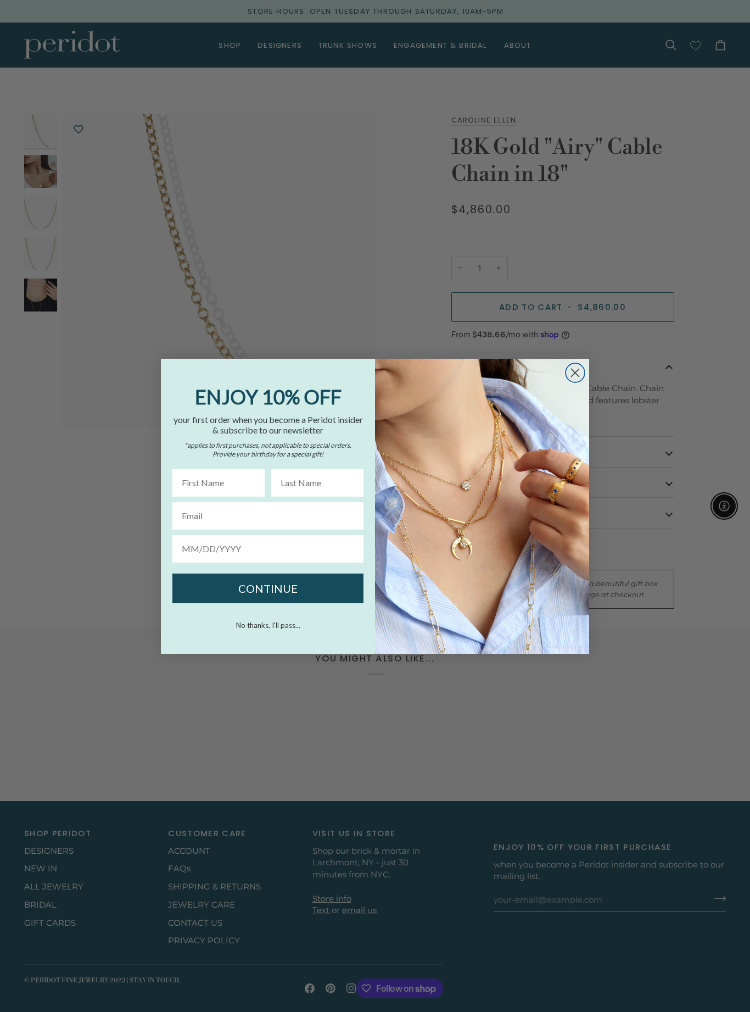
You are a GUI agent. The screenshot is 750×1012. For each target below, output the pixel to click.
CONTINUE (268, 588)
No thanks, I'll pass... (268, 625)
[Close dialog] (575, 372)
